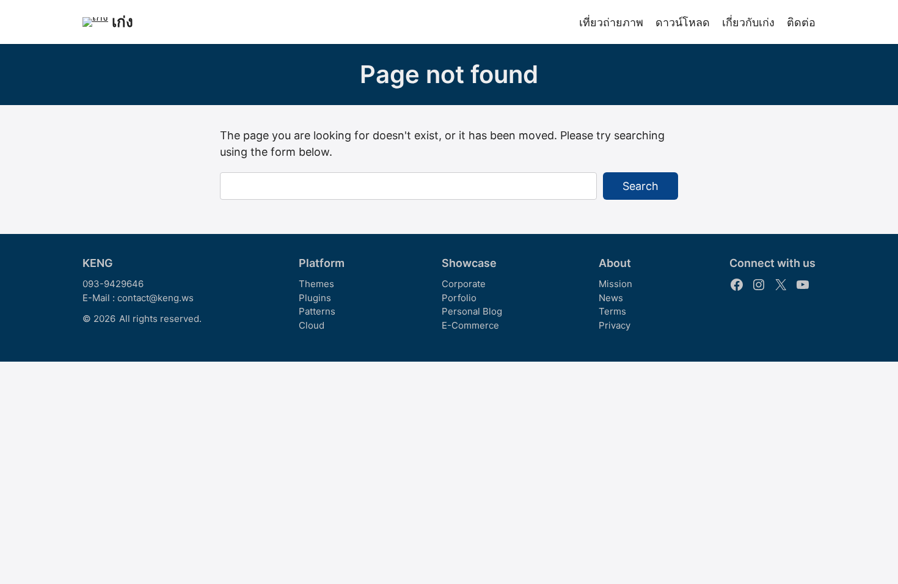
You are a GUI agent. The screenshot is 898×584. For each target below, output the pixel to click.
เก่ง (122, 22)
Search (640, 186)
